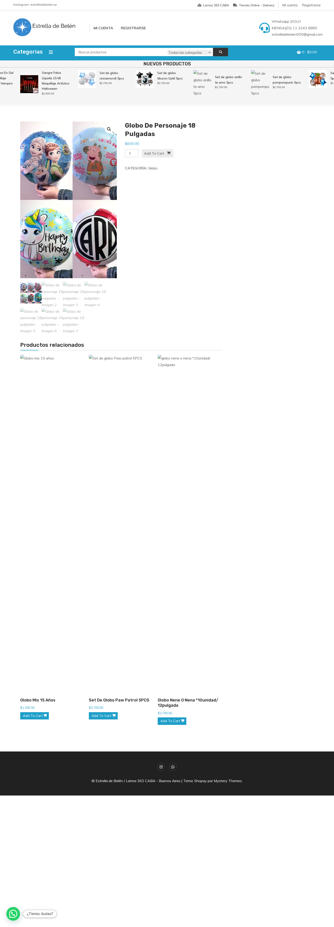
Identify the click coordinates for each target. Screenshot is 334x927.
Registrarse (311, 5)
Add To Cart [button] (33, 716)
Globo (152, 168)
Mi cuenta (289, 5)
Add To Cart (154, 153)
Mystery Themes (228, 780)
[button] (109, 129)
